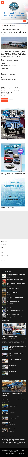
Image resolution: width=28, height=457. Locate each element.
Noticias (4, 252)
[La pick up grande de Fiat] (5, 418)
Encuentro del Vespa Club (7, 92)
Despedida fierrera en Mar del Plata (6, 86)
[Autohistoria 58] (5, 373)
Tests (3, 260)
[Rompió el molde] (5, 406)
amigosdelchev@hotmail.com (8, 79)
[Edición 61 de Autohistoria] (14, 329)
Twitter (22, 450)
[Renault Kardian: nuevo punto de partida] (5, 430)
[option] (15, 25)
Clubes (15, 100)
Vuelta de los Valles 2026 (10, 25)
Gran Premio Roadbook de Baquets (15, 297)
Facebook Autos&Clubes (7, 450)
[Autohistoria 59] (5, 367)
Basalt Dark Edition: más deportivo (16, 411)
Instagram (16, 450)
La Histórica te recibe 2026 (13, 301)
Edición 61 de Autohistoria (9, 336)
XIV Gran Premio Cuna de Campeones (15, 306)
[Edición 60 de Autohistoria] (5, 361)
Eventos (4, 250)
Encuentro (20, 100)
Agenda (11, 98)
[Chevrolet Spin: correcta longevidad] (5, 424)
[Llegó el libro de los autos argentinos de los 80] (5, 348)
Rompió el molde (13, 405)
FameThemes (14, 455)
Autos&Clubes (14, 13)
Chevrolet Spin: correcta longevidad (17, 422)
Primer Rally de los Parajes (13, 292)
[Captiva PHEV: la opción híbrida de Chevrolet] (14, 386)
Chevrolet (11, 100)
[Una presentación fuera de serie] (5, 355)
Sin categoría (5, 258)
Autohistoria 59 (12, 365)
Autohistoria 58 (12, 371)
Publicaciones (5, 255)
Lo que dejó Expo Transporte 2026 (14, 310)
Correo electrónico (13, 451)
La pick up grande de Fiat (14, 416)
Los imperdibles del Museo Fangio (15, 279)
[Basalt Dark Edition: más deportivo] (5, 412)
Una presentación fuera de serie (16, 353)
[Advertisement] (14, 225)
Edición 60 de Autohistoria (15, 359)
